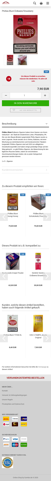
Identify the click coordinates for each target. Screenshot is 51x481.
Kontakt (5, 391)
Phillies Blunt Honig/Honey (12, 215)
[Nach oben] (44, 477)
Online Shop (17, 478)
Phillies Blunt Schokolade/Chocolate (38, 215)
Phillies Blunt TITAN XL (13, 335)
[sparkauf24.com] (5, 3)
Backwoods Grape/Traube (12, 273)
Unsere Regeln (7, 400)
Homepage (42, 367)
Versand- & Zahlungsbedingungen (14, 395)
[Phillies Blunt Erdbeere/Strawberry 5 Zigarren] (25, 34)
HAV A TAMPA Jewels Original (38, 336)
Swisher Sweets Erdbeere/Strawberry (38, 274)
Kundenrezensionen (12, 169)
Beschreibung (9, 123)
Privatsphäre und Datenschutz (13, 404)
